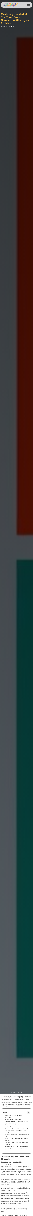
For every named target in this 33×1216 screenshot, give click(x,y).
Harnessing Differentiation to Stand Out (17, 1128)
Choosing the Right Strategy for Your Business (16, 1149)
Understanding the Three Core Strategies (14, 1116)
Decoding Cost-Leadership (13, 1119)
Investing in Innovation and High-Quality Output (17, 1135)
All (13, 26)
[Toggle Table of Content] (28, 1112)
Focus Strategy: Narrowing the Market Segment (16, 1139)
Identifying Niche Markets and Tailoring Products (16, 1143)
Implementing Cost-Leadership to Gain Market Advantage (16, 1122)
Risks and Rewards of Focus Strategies (16, 1146)
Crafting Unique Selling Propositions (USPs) (16, 1131)
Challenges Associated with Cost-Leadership (15, 1126)
